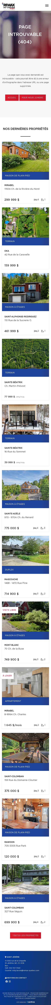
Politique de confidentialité (15, 996)
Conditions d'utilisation (36, 996)
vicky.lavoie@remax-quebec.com (25, 970)
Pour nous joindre (32, 98)
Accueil (12, 98)
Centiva (31, 1002)
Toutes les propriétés (26, 935)
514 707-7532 (14, 968)
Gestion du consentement (25, 998)
